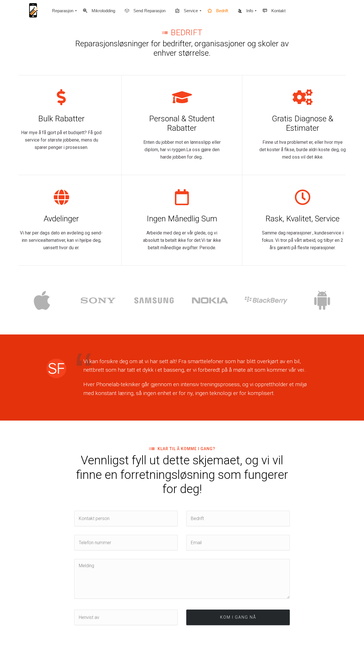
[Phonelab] (32, 10)
